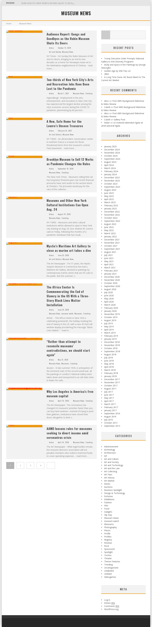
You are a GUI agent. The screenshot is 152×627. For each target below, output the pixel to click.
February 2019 (111, 335)
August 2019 (110, 320)
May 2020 (109, 298)
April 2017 (109, 401)
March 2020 (110, 304)
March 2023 (110, 202)
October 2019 (110, 317)
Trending (88, 93)
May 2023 (109, 196)
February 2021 (111, 270)
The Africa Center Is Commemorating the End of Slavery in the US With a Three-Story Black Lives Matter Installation (68, 296)
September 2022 (112, 221)
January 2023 (110, 208)
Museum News (67, 52)
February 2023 (111, 205)
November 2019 (112, 314)
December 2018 (112, 342)
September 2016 (112, 413)
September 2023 (112, 186)
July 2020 (108, 292)
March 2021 (110, 267)
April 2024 (109, 165)
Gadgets (108, 511)
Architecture (110, 452)
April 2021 (109, 264)
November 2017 (112, 382)
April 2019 (109, 329)
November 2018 (112, 345)
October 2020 (110, 283)
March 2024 (110, 168)
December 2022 (112, 211)
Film (106, 505)
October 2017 (110, 385)
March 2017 (110, 404)
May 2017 (109, 398)
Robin (107, 122)
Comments (111, 606)
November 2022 (112, 214)
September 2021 (112, 248)
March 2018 (110, 370)
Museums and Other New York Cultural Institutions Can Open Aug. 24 (67, 205)
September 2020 (112, 286)
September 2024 (112, 158)
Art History (109, 477)
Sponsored (109, 549)
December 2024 (112, 149)
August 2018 (110, 354)
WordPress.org (111, 609)
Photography (110, 527)
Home (8, 23)
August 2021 (110, 252)
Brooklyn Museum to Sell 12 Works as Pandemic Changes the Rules (70, 161)
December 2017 (112, 379)
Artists (107, 483)
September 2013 (112, 425)
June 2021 (109, 258)
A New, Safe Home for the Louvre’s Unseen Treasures (65, 123)
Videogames (110, 577)
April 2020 (109, 301)
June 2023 (109, 193)
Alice (106, 100)
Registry (108, 539)
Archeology (109, 449)
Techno (107, 555)
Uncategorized (111, 567)
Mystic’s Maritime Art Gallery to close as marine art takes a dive (69, 248)
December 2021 (112, 239)
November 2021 (112, 242)
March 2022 (110, 233)
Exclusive (108, 496)
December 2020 (112, 276)
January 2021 (110, 273)
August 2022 (110, 224)
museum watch (67, 313)
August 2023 (110, 189)
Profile (107, 533)
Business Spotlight (113, 490)
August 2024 (110, 162)
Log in (107, 599)
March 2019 (110, 332)
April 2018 (109, 366)
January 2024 (110, 174)
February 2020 (111, 307)
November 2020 (112, 280)
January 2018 (110, 376)
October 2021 (110, 245)
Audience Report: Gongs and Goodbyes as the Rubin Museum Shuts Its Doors (68, 38)
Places (107, 530)
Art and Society (55, 52)
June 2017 (109, 394)
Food (106, 508)
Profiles (107, 536)
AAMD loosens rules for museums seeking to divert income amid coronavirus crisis (69, 433)
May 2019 (109, 326)
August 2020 (110, 289)
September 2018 (112, 351)
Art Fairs (108, 474)
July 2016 (108, 419)
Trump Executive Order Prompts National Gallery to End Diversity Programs (54, 3)
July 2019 (108, 323)
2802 (106, 74)
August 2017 (110, 388)
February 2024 (111, 171)
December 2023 (112, 177)
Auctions (108, 487)
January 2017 (110, 410)
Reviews (108, 542)
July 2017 (108, 391)
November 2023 (112, 180)
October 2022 (110, 217)
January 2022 (110, 236)
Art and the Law (111, 468)
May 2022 (109, 230)
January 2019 (110, 339)
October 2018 (110, 348)
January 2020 (110, 311)
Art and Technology (113, 465)
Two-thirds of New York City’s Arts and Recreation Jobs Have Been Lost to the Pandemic (70, 84)
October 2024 (110, 155)
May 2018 (109, 363)
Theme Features (112, 561)
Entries (109, 603)
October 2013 (110, 422)
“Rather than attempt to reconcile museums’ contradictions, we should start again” (68, 348)
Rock (106, 546)
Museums (78, 313)
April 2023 (109, 199)
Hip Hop (108, 514)
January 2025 (110, 146)
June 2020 (109, 295)
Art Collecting (110, 471)
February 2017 (111, 407)
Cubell (107, 107)
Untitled (108, 573)
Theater (108, 558)
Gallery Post (119, 119)
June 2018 (109, 360)
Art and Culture (55, 134)
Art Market (109, 480)
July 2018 (108, 357)
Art (105, 455)
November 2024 (112, 152)
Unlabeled (109, 570)
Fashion (108, 502)
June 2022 (109, 227)
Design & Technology (114, 493)
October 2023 (110, 183)
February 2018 (111, 373)
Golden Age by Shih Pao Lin (117, 70)
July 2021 (108, 255)
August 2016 (110, 416)
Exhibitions (109, 499)
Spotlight (108, 552)
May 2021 (109, 261)
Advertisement (111, 446)
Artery (51, 48)
